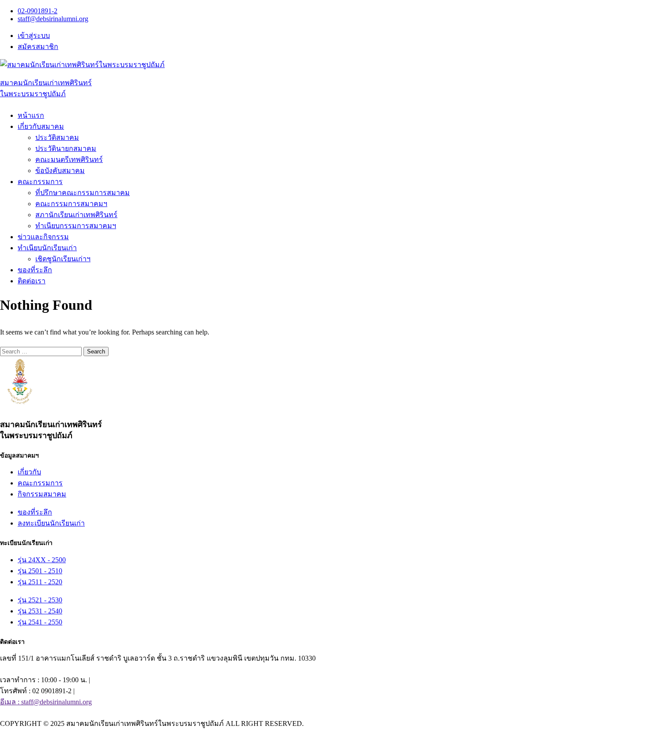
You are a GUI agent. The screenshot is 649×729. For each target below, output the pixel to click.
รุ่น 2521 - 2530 (40, 600)
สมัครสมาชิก (38, 46)
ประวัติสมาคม (57, 137)
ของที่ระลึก (35, 270)
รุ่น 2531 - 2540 (40, 611)
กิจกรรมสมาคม (42, 494)
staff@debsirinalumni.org (53, 19)
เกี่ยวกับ (29, 472)
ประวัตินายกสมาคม (65, 148)
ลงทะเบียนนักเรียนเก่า (51, 523)
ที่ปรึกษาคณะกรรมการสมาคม (82, 192)
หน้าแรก (31, 115)
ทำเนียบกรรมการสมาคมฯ (75, 225)
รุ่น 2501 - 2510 (40, 571)
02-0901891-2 (37, 11)
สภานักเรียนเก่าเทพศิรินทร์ (76, 214)
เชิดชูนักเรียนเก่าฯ (63, 259)
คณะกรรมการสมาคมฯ (71, 203)
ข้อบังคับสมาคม (60, 170)
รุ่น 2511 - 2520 (40, 582)
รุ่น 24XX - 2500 (42, 560)
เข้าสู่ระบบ (34, 35)
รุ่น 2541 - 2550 (40, 622)
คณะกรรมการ (40, 483)
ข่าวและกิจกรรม (43, 236)
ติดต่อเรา (31, 281)
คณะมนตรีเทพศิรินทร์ (69, 159)
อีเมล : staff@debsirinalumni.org (46, 702)
